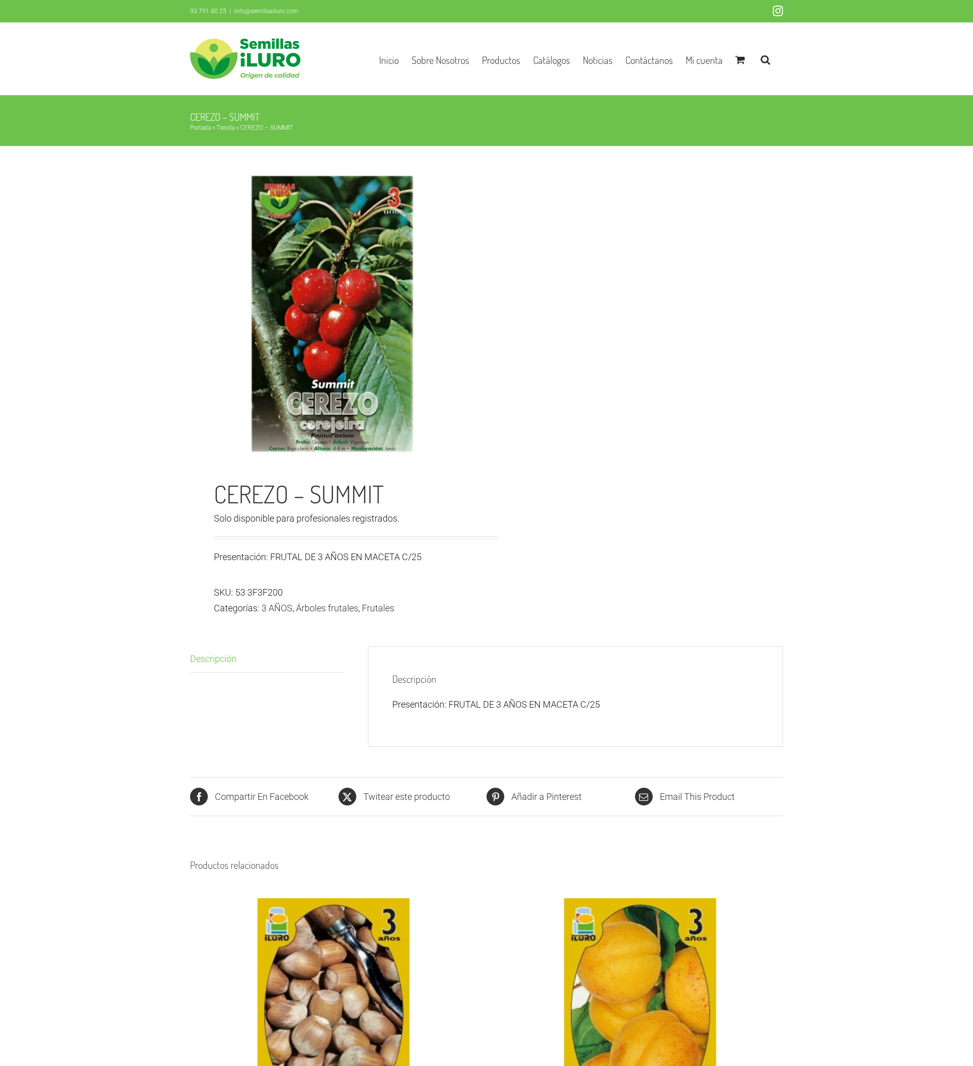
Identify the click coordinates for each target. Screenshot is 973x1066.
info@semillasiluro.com (266, 11)
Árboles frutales (327, 608)
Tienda (225, 127)
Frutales (378, 608)
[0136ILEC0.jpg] (332, 313)
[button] (765, 59)
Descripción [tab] (213, 658)
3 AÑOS (276, 608)
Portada (200, 127)
